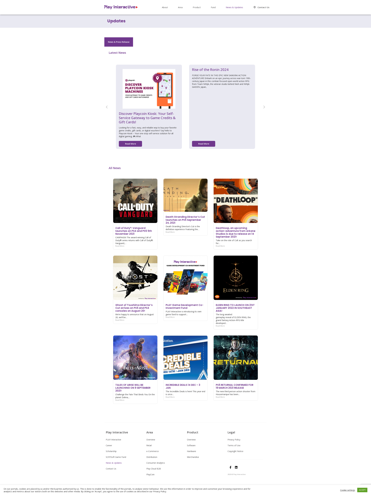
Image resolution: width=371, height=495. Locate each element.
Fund (213, 7)
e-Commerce (152, 451)
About (165, 7)
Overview (150, 439)
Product (197, 7)
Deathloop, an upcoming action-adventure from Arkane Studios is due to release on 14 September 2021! (235, 232)
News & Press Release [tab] (118, 42)
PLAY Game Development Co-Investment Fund (184, 306)
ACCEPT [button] (362, 490)
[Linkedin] (236, 467)
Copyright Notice (235, 451)
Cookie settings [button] (347, 490)
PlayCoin (150, 474)
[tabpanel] (185, 230)
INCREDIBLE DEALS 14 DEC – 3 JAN (183, 386)
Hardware (191, 451)
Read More (119, 246)
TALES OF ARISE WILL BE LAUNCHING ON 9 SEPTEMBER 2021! (132, 387)
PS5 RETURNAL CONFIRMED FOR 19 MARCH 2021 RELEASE (234, 386)
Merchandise (193, 457)
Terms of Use (234, 445)
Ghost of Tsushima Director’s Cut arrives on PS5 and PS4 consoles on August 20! (134, 308)
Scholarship (111, 451)
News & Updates (234, 7)
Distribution (151, 457)
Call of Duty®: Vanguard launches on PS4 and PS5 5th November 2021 (133, 231)
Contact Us (263, 7)
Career (109, 445)
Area (180, 7)
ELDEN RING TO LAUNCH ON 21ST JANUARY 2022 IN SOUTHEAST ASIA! (235, 308)
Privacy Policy (234, 439)
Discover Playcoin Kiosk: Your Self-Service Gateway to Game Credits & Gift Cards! (147, 117)
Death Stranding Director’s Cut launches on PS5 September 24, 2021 (185, 219)
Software (191, 445)
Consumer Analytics (155, 462)
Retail (149, 445)
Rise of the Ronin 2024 (210, 69)
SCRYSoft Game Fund (116, 457)
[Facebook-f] (230, 467)
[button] (107, 106)
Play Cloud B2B (153, 468)
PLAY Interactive (113, 439)
